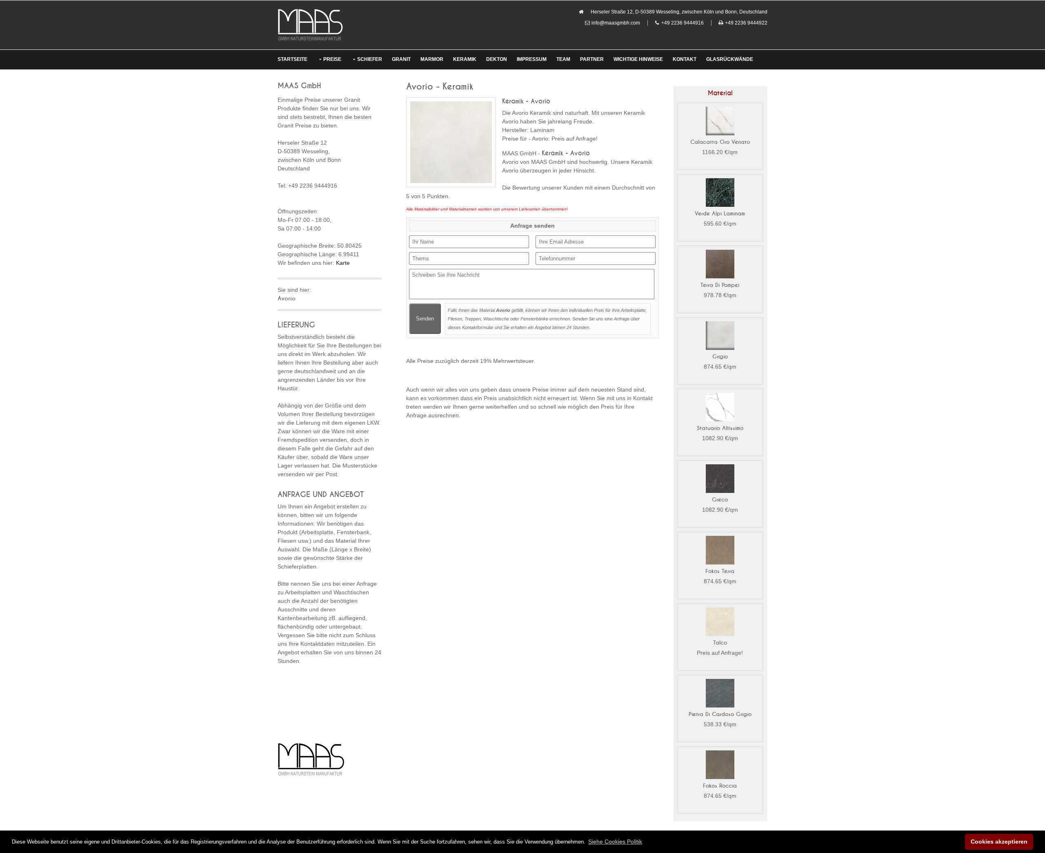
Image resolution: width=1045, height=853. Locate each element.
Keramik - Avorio (526, 101)
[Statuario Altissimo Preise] (720, 408)
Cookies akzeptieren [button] (999, 841)
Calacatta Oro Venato (720, 142)
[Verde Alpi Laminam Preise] (720, 193)
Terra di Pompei (719, 285)
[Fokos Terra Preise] (720, 551)
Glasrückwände (729, 59)
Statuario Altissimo (720, 428)
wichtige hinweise (638, 59)
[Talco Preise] (720, 623)
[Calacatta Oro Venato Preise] (720, 122)
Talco (720, 642)
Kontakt (684, 59)
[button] (615, 841)
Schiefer (369, 59)
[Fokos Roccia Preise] (720, 766)
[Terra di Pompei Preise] (720, 265)
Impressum (532, 59)
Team (563, 59)
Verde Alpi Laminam (720, 213)
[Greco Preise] (720, 480)
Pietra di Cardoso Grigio (720, 714)
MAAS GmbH (299, 86)
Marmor (431, 59)
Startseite (292, 59)
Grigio (720, 356)
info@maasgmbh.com (615, 23)
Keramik (464, 59)
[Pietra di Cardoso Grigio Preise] (720, 694)
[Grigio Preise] (720, 337)
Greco (720, 499)
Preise (332, 59)
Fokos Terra (719, 571)
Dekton (496, 59)
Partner (592, 59)
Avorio (287, 299)
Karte (343, 263)
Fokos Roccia (720, 785)
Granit (401, 59)
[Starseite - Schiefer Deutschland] (310, 24)
